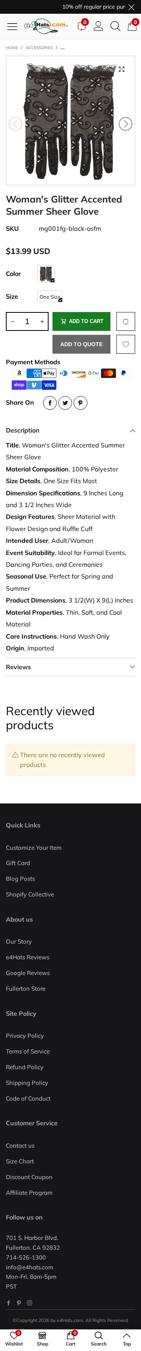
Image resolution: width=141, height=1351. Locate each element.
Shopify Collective (30, 894)
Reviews (18, 667)
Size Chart (20, 1161)
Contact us (20, 1145)
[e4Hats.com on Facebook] (8, 1303)
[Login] (98, 26)
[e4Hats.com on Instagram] (29, 1303)
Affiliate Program (29, 1192)
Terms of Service (28, 1051)
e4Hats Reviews (27, 957)
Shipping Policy (27, 1082)
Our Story (19, 941)
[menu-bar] (15, 26)
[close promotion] (131, 7)
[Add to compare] (125, 321)
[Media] (121, 69)
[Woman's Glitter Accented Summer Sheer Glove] (70, 120)
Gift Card (18, 863)
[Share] (50, 403)
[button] (15, 124)
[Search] (115, 26)
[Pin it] (80, 403)
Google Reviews (28, 973)
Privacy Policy (25, 1035)
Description (23, 430)
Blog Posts (20, 878)
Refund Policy (24, 1067)
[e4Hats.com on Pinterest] (19, 1303)
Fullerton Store (25, 988)
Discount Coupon (29, 1177)
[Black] (46, 274)
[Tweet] (65, 403)
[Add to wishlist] (125, 344)
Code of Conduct (28, 1098)
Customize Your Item (33, 847)
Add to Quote (81, 344)
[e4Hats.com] (48, 26)
